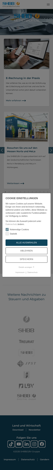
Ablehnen (26, 251)
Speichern (26, 259)
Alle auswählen (26, 242)
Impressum (20, 272)
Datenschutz (11, 224)
